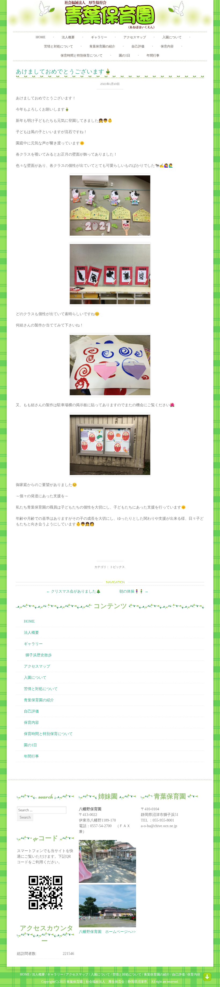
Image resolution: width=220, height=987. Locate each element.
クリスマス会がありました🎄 (73, 591)
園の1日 (124, 55)
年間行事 (152, 55)
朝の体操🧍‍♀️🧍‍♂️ (133, 591)
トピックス (117, 567)
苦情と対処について (58, 46)
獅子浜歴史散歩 (38, 655)
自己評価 (137, 46)
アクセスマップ (134, 37)
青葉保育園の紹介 (102, 46)
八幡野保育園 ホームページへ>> (107, 932)
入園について (172, 37)
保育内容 (167, 46)
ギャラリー (99, 37)
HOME (40, 37)
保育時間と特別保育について (81, 55)
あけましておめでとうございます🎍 (63, 71)
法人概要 (68, 37)
